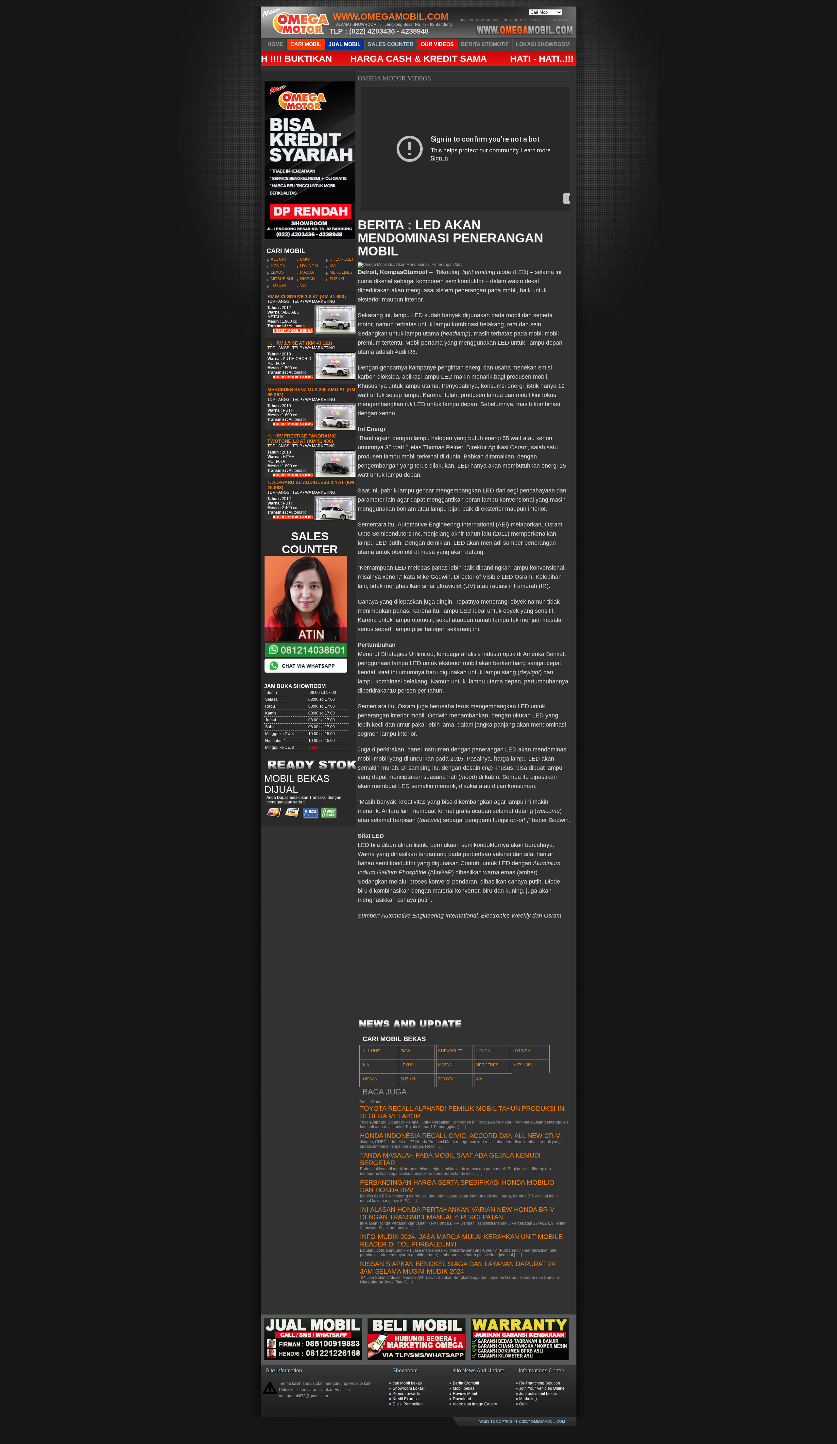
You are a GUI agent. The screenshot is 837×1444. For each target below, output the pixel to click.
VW (303, 285)
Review (466, 20)
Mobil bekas (463, 1388)
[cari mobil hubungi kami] (419, 1359)
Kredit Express (405, 1399)
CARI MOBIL (305, 44)
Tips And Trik (515, 20)
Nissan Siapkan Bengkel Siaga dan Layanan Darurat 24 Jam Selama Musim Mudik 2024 (457, 1267)
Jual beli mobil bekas (538, 1393)
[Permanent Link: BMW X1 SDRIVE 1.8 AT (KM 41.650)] (335, 332)
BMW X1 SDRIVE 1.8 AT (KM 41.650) (306, 296)
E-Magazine (559, 20)
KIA (333, 266)
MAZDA (307, 272)
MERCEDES (341, 272)
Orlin (523, 1404)
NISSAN (307, 279)
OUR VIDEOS (437, 44)
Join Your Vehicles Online (542, 1388)
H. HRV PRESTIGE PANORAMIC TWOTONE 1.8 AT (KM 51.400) (301, 438)
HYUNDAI (309, 266)
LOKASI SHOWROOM (543, 44)
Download (462, 1399)
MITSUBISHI (282, 279)
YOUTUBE (538, 20)
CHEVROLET (342, 259)
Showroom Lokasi (409, 1388)
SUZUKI (337, 279)
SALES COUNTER (391, 44)
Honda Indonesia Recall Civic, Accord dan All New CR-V (460, 1135)
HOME (275, 44)
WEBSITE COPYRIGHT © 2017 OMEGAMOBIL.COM (522, 1421)
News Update (488, 20)
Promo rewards (406, 1393)
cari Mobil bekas (407, 1383)
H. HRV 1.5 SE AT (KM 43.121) (299, 343)
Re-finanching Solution (539, 1383)
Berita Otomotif (466, 1383)
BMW (305, 259)
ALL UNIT (279, 259)
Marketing (528, 1399)
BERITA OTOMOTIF (485, 44)
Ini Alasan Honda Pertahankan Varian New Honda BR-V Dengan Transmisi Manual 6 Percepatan (457, 1213)
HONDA (278, 266)
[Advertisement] (464, 972)
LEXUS (277, 272)
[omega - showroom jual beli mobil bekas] (296, 36)
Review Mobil (465, 1393)
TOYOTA (278, 285)
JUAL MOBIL (345, 44)
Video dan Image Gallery (475, 1404)
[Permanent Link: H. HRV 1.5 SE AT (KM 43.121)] (335, 378)
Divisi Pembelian (408, 1404)
